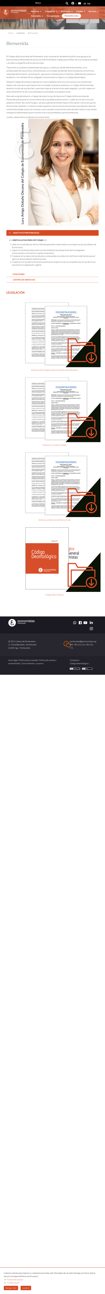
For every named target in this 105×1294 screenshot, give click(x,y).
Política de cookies (15, 1279)
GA (88, 3)
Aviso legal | (13, 660)
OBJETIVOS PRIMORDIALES (26, 232)
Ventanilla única (71, 16)
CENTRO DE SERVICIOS (24, 279)
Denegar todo (11, 1288)
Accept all (25, 1288)
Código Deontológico (54, 594)
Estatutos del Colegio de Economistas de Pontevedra (54, 370)
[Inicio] (15, 12)
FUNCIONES (19, 274)
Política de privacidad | (29, 660)
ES (85, 3)
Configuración (13, 1282)
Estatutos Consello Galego (54, 445)
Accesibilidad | (14, 663)
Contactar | (75, 660)
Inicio (10, 33)
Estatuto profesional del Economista (54, 520)
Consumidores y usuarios (32, 663)
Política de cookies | (47, 660)
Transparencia (53, 16)
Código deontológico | (79, 663)
